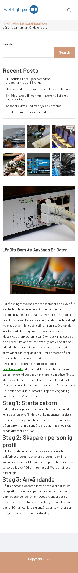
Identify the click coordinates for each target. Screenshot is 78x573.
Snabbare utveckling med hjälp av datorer (33, 106)
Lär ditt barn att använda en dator (29, 112)
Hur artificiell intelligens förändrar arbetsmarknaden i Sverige (28, 80)
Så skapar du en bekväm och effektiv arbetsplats (38, 89)
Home (6, 23)
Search (7, 44)
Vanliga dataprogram (29, 23)
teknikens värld (13, 369)
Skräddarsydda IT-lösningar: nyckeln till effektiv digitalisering (37, 97)
